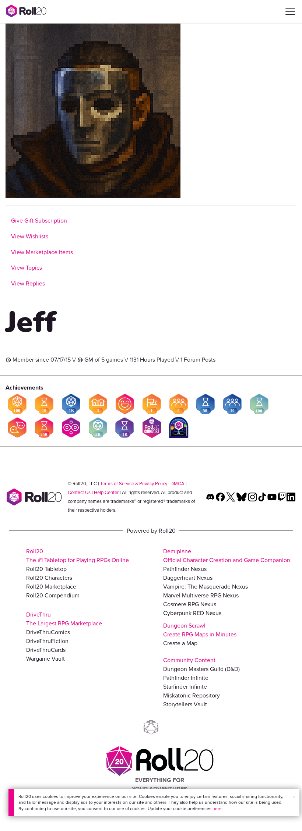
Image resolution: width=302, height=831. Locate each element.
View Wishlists (29, 236)
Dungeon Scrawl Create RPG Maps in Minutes (199, 630)
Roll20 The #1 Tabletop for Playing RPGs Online (77, 555)
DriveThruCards (46, 650)
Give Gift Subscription (39, 220)
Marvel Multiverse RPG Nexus (201, 595)
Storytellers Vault (185, 704)
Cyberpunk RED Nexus (192, 613)
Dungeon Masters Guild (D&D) (201, 669)
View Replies (28, 283)
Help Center (106, 492)
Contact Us (79, 492)
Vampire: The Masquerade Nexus (205, 586)
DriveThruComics (48, 632)
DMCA (178, 483)
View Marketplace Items (42, 252)
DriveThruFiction (47, 641)
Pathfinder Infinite (185, 678)
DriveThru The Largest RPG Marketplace (64, 619)
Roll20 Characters (49, 577)
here (217, 808)
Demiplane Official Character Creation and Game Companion (226, 555)
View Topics (26, 267)
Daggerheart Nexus (188, 577)
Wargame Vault (45, 658)
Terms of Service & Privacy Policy (133, 483)
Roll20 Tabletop (46, 569)
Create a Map (180, 643)
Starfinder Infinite (185, 686)
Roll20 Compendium (53, 595)
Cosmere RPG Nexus (189, 604)
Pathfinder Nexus (185, 569)
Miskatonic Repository (191, 695)
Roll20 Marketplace (51, 586)
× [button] (294, 797)
